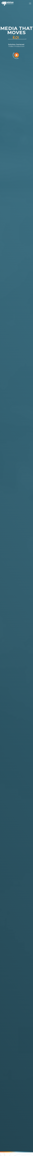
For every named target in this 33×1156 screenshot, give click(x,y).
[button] (30, 3)
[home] (9, 3)
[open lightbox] (16, 55)
